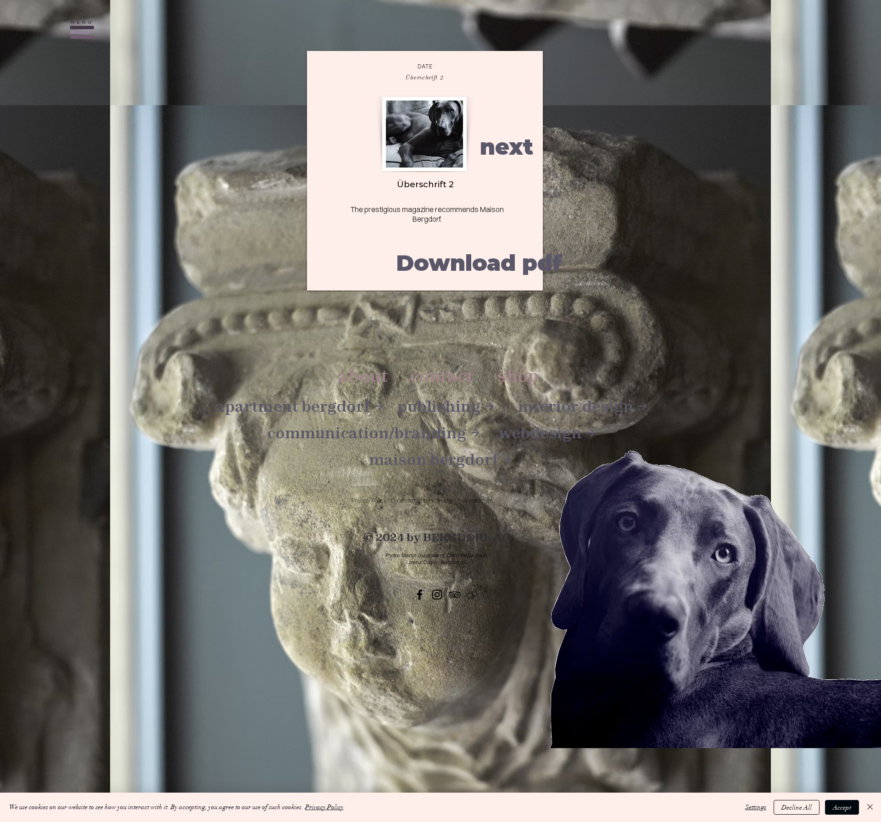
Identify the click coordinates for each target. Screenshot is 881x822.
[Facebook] (419, 594)
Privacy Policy (324, 807)
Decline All (796, 807)
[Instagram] (437, 594)
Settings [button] (755, 807)
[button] (82, 29)
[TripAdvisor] (454, 594)
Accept (842, 807)
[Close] (869, 807)
